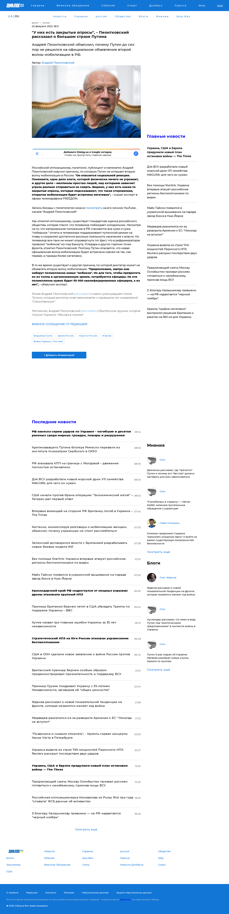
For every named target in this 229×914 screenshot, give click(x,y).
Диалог (35, 23)
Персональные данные (95, 892)
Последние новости (54, 421)
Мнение (46, 23)
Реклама (69, 892)
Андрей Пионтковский (58, 62)
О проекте (12, 892)
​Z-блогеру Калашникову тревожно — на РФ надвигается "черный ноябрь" (171, 294)
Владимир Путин (43, 335)
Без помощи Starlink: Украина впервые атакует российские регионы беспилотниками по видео (168, 191)
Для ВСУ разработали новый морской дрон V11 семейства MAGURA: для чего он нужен (167, 170)
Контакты (50, 892)
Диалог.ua (125, 899)
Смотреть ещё (86, 829)
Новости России (88, 335)
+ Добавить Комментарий (59, 355)
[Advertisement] (86, 386)
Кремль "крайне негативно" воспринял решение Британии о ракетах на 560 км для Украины (170, 313)
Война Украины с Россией (48, 341)
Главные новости (166, 136)
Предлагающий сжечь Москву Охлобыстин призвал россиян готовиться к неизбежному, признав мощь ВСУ (168, 273)
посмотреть (94, 208)
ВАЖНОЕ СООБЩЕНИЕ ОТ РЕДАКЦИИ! (59, 324)
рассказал (81, 293)
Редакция (32, 892)
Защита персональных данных (134, 892)
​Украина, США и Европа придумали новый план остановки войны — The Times (169, 152)
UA (10, 16)
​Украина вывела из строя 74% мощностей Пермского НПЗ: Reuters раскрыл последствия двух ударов (172, 251)
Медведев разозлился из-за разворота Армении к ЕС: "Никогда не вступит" (171, 230)
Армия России (66, 335)
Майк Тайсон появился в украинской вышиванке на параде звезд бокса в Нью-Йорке (171, 212)
